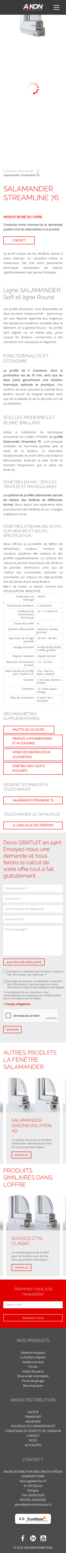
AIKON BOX (33, 1422)
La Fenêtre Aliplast (33, 1357)
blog (33, 1440)
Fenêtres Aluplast (33, 1353)
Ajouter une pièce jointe (23, 962)
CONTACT (33, 1436)
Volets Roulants (33, 1371)
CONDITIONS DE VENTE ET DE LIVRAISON (33, 1431)
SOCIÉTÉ (33, 1412)
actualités (33, 1445)
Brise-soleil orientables (33, 1376)
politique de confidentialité (43, 995)
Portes (33, 1367)
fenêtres (44, 254)
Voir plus (21, 1155)
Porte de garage (33, 1381)
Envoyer (12, 1029)
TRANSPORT (33, 1417)
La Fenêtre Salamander (18, 171)
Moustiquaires (33, 1386)
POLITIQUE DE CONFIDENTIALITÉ (33, 1426)
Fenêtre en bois (33, 1362)
